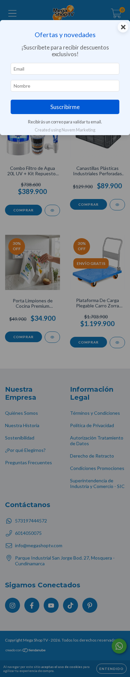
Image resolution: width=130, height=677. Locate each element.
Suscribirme (65, 106)
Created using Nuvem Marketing (65, 129)
